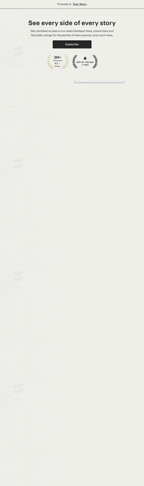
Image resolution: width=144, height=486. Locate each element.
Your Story (80, 4)
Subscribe (72, 44)
